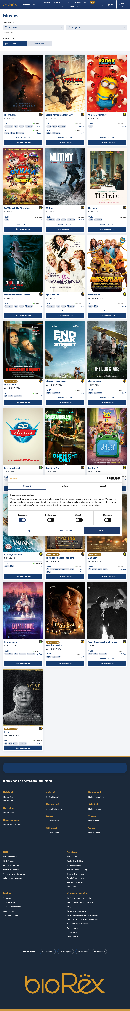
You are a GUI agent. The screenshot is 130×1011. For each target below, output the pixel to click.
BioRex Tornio (94, 820)
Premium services (75, 882)
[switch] (50, 520)
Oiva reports (72, 936)
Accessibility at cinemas (77, 923)
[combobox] (33, 27)
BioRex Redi (8, 797)
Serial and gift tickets (62, 2)
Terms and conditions (76, 911)
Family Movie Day (75, 865)
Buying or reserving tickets (79, 898)
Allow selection (65, 530)
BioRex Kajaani (52, 797)
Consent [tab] (27, 486)
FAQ (69, 906)
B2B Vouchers (9, 861)
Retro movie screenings (77, 869)
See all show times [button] (23, 137)
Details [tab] (65, 486)
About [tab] (103, 486)
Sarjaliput (71, 886)
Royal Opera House (75, 878)
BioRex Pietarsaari (54, 809)
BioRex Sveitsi (9, 812)
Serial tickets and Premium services (82, 919)
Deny (28, 530)
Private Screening (11, 865)
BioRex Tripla (8, 800)
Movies (46, 2)
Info (61, 6)
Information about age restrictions (82, 915)
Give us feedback (10, 915)
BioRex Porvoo (52, 820)
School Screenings (11, 869)
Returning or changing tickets (80, 902)
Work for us (8, 911)
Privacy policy (73, 928)
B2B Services (72, 6)
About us (7, 898)
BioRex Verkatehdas (12, 824)
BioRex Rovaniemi (96, 797)
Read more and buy (23, 142)
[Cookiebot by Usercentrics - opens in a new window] (109, 478)
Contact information (12, 906)
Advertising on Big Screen (14, 874)
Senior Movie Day (75, 861)
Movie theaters (10, 902)
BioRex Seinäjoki (95, 809)
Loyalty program (84, 2)
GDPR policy (72, 932)
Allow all (102, 530)
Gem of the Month (75, 874)
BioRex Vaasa (94, 832)
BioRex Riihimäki (53, 832)
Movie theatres (10, 856)
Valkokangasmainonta (12, 878)
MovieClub (72, 856)
